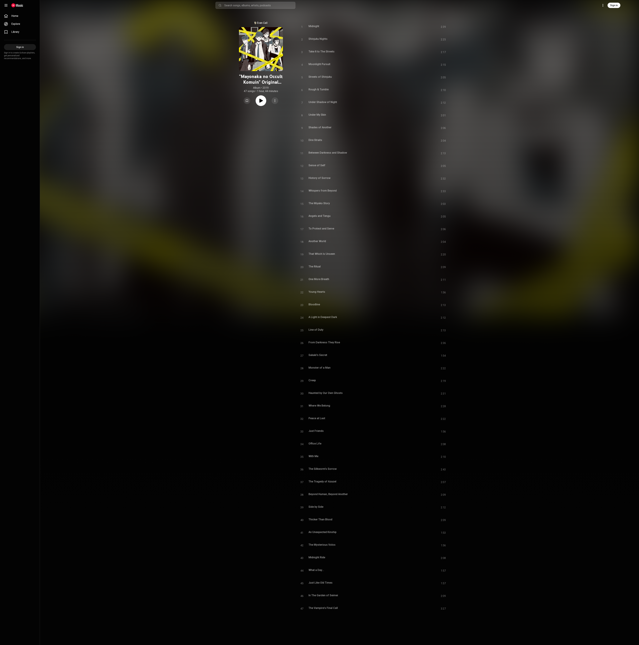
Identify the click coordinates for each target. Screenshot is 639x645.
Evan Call (262, 22)
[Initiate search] (220, 5)
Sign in (614, 5)
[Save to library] (247, 101)
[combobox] (259, 5)
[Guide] (6, 5)
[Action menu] (275, 100)
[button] (247, 100)
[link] (20, 16)
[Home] (17, 5)
